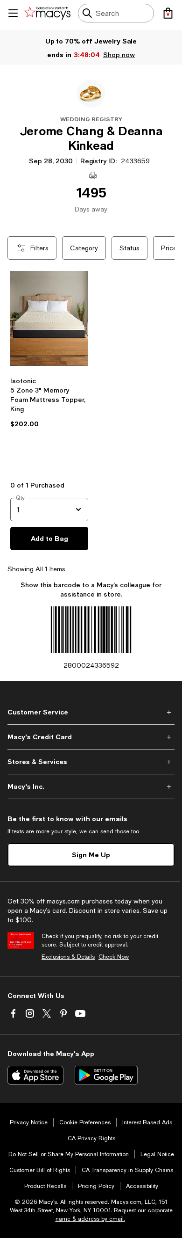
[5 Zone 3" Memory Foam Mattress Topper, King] (49, 320)
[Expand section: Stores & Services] (91, 762)
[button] (49, 368)
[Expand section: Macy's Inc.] (91, 786)
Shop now (119, 54)
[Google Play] (106, 1075)
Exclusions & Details (68, 957)
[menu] (13, 13)
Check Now (113, 957)
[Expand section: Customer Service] (91, 712)
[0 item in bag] (168, 13)
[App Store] (35, 1075)
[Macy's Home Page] (47, 13)
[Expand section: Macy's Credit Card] (91, 737)
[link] (49, 421)
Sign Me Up (91, 855)
